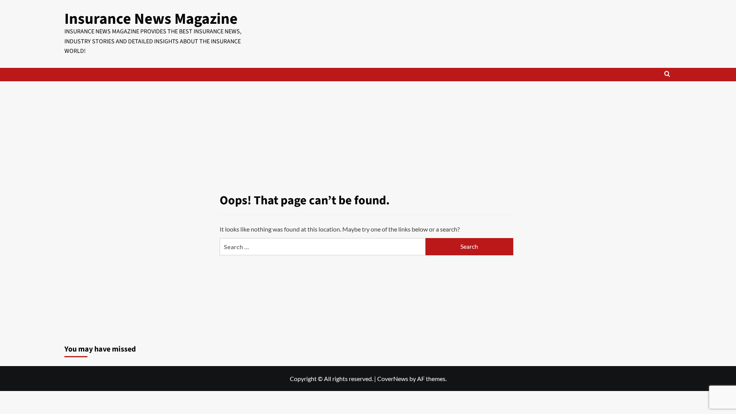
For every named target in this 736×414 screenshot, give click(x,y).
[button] (667, 74)
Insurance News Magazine (151, 19)
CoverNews (392, 378)
